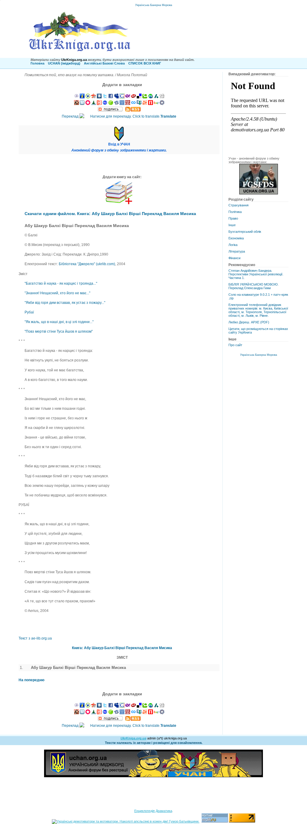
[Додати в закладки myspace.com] (116, 97)
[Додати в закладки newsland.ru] (150, 104)
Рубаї (29, 312)
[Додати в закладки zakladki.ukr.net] (76, 97)
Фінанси (234, 258)
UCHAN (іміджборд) (64, 63)
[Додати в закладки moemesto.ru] (82, 104)
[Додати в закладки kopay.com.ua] (87, 97)
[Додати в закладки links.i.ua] (82, 97)
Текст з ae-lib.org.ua (35, 638)
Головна (37, 63)
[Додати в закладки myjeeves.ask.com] (133, 97)
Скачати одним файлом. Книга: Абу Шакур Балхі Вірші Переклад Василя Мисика (110, 213)
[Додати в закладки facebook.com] (110, 97)
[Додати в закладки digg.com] (161, 97)
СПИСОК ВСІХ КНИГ (144, 63)
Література (236, 251)
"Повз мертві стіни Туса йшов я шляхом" (59, 331)
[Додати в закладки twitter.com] (105, 97)
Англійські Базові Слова (104, 63)
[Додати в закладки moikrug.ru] (161, 104)
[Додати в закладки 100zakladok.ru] (139, 104)
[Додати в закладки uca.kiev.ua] (93, 97)
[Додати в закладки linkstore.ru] (93, 104)
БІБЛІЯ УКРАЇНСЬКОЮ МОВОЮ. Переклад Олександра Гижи (253, 286)
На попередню (31, 680)
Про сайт (235, 345)
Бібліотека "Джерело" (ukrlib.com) (87, 264)
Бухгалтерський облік (244, 231)
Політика (235, 212)
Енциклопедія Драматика (153, 811)
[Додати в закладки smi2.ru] (110, 104)
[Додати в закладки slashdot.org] (156, 97)
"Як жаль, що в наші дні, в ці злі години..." (59, 322)
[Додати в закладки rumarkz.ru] (105, 104)
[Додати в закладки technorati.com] (144, 97)
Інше (232, 225)
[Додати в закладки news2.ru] (99, 104)
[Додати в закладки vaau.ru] (156, 104)
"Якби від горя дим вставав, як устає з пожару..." (65, 303)
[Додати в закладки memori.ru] (87, 104)
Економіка (236, 238)
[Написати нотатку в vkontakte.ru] (99, 97)
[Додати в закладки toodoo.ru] (133, 104)
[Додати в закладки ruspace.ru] (122, 104)
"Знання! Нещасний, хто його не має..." (57, 293)
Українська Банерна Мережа (153, 5)
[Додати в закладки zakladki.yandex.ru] (116, 104)
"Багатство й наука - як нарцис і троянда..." (61, 283)
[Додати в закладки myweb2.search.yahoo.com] (127, 97)
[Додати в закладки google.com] (122, 97)
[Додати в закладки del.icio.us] (139, 97)
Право (233, 218)
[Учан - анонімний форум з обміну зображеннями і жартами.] (258, 193)
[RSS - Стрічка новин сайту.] (133, 110)
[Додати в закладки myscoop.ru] (144, 104)
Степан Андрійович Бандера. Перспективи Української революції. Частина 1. (255, 274)
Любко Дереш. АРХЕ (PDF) (248, 322)
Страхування (238, 205)
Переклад (119, 116)
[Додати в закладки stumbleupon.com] (150, 97)
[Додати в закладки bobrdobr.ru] (76, 104)
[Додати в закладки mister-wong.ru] (127, 104)
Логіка (232, 245)
